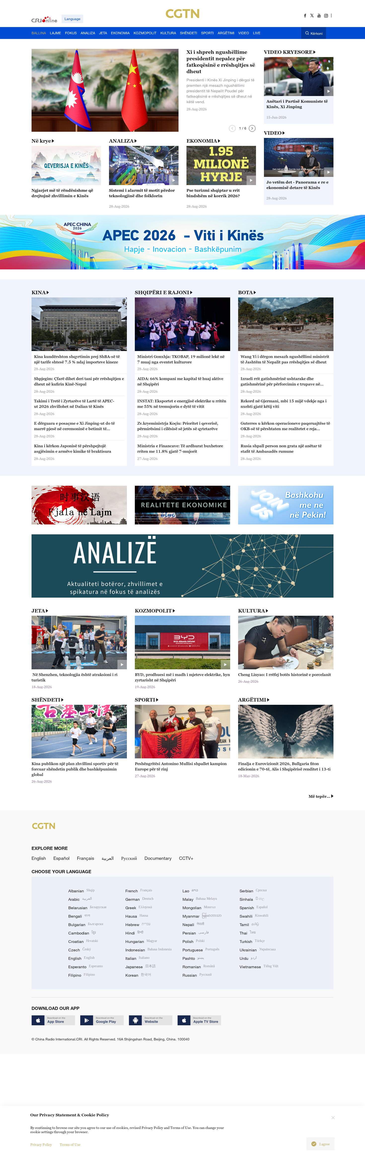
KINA (39, 292)
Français (85, 858)
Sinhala (252, 899)
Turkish (252, 941)
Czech (79, 949)
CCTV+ (186, 858)
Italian (137, 958)
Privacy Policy (41, 1144)
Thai (248, 933)
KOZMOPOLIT (153, 611)
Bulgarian (85, 924)
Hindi (134, 933)
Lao (190, 890)
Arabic (80, 899)
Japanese (140, 966)
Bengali (79, 916)
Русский (129, 858)
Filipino (81, 975)
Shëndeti (46, 700)
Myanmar (201, 916)
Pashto (193, 958)
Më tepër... (319, 796)
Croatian (83, 941)
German (139, 899)
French (138, 890)
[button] (232, 128)
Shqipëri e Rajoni (162, 292)
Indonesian (148, 949)
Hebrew (137, 924)
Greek (138, 907)
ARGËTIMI (252, 700)
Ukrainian (258, 949)
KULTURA (251, 611)
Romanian (198, 966)
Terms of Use (70, 1144)
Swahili (254, 916)
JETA (38, 611)
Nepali (193, 924)
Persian (195, 933)
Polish (193, 941)
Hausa (136, 916)
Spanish (254, 907)
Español (61, 858)
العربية (108, 858)
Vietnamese (259, 966)
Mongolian (199, 907)
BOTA (245, 292)
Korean (138, 975)
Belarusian (87, 907)
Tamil (249, 924)
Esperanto (85, 966)
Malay (199, 899)
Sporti (145, 700)
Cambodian (82, 933)
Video (273, 133)
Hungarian (141, 941)
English (39, 858)
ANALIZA (121, 141)
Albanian (81, 890)
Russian (197, 975)
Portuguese (200, 949)
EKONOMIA (201, 141)
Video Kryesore (288, 52)
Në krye (41, 141)
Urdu (248, 958)
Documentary (158, 858)
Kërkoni (317, 33)
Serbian (253, 890)
